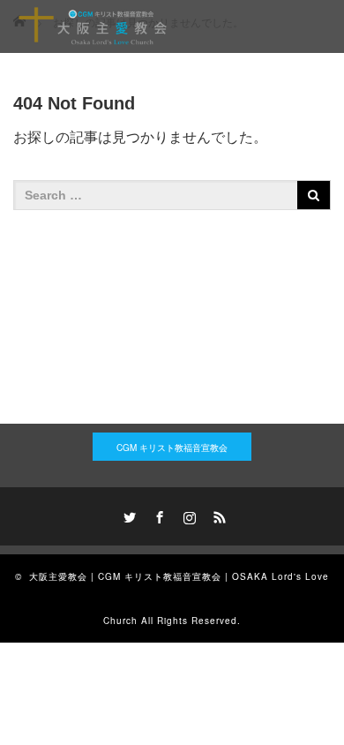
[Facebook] (157, 514)
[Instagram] (187, 514)
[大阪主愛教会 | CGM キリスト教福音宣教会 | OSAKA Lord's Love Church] (93, 26)
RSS (217, 514)
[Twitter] (127, 514)
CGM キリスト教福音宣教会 (172, 447)
